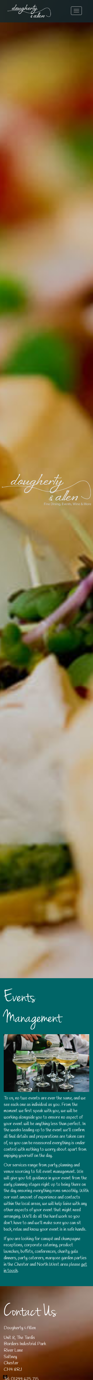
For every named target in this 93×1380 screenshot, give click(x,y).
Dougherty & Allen (29, 11)
